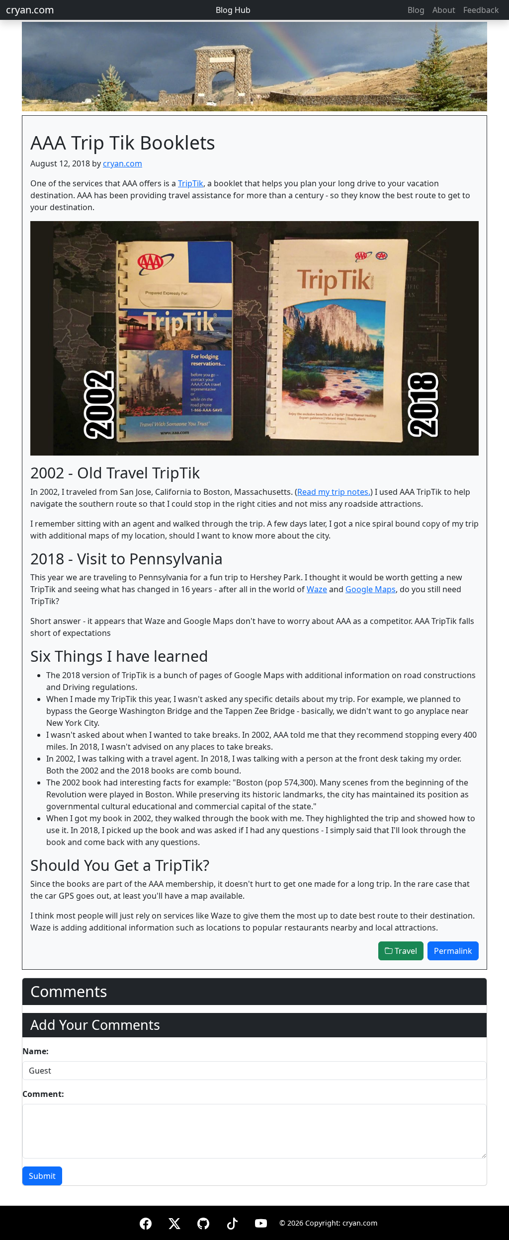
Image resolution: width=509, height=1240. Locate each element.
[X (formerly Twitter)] (174, 1222)
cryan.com (30, 9)
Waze (317, 589)
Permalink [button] (453, 950)
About (443, 9)
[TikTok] (232, 1222)
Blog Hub (233, 9)
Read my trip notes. (333, 491)
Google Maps (370, 589)
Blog (416, 9)
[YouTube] (261, 1222)
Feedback (481, 9)
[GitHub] (203, 1222)
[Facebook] (146, 1222)
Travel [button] (405, 950)
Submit (42, 1175)
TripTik (190, 183)
